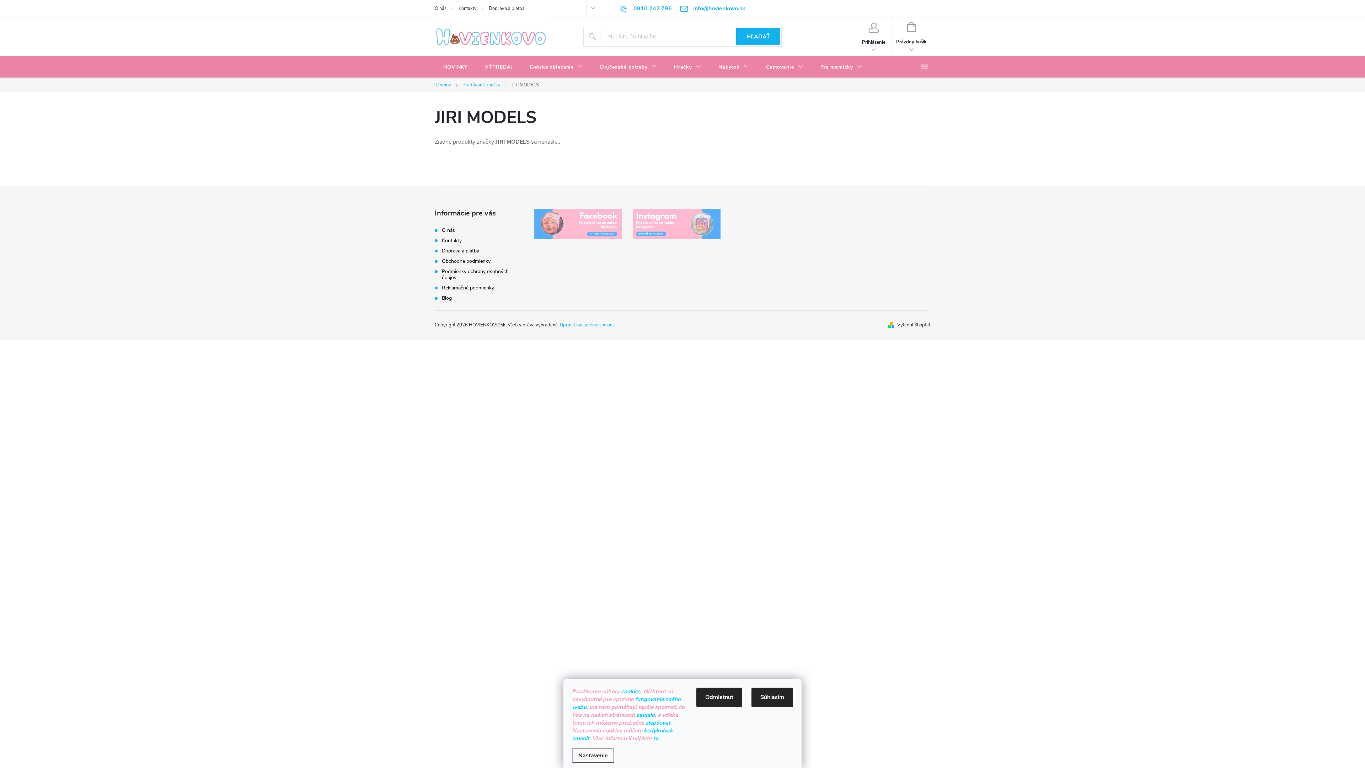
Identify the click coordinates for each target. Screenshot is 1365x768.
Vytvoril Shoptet (913, 325)
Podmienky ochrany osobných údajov (475, 274)
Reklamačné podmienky (468, 287)
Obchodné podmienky (466, 261)
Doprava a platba (507, 8)
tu (655, 738)
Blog (447, 298)
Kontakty (468, 8)
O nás (440, 8)
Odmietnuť (719, 697)
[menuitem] (455, 67)
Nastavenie (593, 755)
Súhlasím (772, 697)
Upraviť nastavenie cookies (587, 325)
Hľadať (758, 37)
